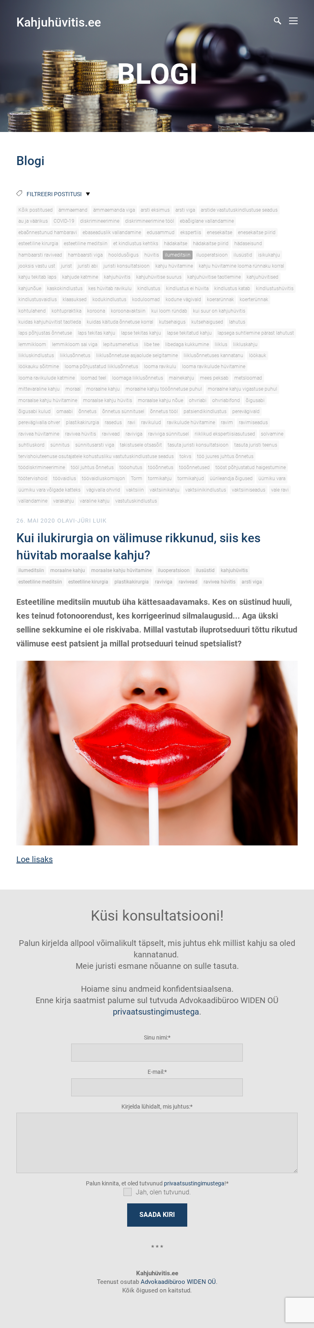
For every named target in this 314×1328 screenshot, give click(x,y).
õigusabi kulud (34, 411)
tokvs (185, 456)
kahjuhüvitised (262, 277)
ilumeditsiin (178, 255)
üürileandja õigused (231, 478)
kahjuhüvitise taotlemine (214, 277)
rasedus (113, 422)
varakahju (63, 501)
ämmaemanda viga (114, 210)
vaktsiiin (135, 490)
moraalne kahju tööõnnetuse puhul (164, 389)
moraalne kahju (103, 389)
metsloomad (248, 378)
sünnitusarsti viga (94, 445)
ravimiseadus (253, 422)
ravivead (111, 434)
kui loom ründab (169, 311)
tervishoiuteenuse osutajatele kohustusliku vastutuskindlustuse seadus (96, 456)
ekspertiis (190, 232)
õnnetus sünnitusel (123, 411)
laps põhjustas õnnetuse (45, 333)
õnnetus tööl (164, 411)
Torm (136, 478)
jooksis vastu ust (36, 266)
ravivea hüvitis (80, 434)
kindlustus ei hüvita (187, 288)
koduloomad (146, 299)
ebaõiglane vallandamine (207, 221)
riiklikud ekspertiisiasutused (225, 434)
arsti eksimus (155, 210)
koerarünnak (220, 299)
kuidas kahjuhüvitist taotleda (49, 322)
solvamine (272, 434)
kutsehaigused (207, 322)
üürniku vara (271, 478)
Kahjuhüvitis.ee (58, 22)
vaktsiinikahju (164, 490)
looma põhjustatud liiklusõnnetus (101, 366)
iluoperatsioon (212, 255)
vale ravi (280, 490)
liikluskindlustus (36, 355)
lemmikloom (32, 344)
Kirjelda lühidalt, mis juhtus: (155, 1106)
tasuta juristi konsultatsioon (198, 445)
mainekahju (181, 378)
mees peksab (214, 378)
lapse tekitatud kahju (189, 333)
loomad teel (93, 378)
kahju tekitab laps (37, 277)
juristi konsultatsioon (126, 266)
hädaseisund (248, 243)
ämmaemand (72, 210)
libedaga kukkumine (187, 344)
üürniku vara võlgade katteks (49, 490)
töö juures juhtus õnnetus (225, 456)
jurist (66, 266)
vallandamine (32, 501)
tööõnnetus (160, 467)
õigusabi (255, 400)
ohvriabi (197, 400)
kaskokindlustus (65, 288)
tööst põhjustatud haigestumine (250, 467)
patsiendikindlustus (205, 411)
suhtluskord (31, 445)
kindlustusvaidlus (37, 299)
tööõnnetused (194, 467)
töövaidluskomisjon (103, 478)
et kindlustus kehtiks (135, 243)
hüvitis (151, 255)
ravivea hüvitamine (38, 434)
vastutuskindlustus (136, 501)
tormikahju (160, 478)
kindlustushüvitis (275, 288)
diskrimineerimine (99, 221)
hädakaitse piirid (211, 243)
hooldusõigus (123, 255)
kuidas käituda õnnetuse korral (120, 322)
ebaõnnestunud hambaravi (47, 232)
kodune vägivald (183, 299)
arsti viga (185, 210)
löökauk (257, 355)
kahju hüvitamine (174, 266)
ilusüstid (242, 255)
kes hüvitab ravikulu (110, 288)
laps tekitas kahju (96, 333)
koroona (96, 311)
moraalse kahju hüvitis (107, 400)
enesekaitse (219, 232)
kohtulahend (32, 311)
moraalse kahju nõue (160, 400)
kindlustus (148, 288)
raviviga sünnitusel (168, 434)
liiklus (221, 344)
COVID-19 (64, 221)
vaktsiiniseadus (248, 490)
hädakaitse (175, 243)
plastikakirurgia (82, 422)
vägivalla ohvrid (103, 490)
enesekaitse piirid (257, 232)
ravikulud (151, 422)
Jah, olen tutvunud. (163, 1192)
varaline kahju (95, 501)
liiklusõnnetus (75, 355)
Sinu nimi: (156, 1037)
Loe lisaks (34, 859)
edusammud (161, 232)
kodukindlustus (109, 299)
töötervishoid (32, 478)
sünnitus (60, 445)
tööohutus (130, 467)
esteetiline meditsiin (86, 243)
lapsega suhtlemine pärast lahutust (256, 333)
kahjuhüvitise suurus (159, 277)
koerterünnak (254, 299)
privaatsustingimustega (156, 1012)
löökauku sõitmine (38, 366)
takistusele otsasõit (141, 445)
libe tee (151, 344)
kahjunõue (29, 288)
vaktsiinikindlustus (205, 490)
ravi (131, 422)
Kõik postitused (35, 210)
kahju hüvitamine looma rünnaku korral (241, 266)
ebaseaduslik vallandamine (112, 232)
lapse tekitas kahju (141, 333)
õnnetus (87, 411)
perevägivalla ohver (39, 422)
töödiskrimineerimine (41, 467)
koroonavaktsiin (128, 311)
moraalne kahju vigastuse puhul (242, 389)
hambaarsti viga (85, 255)
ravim (227, 422)
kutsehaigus (172, 322)
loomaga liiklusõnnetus (137, 378)
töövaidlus (64, 478)
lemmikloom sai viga (74, 344)
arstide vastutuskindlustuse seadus (239, 210)
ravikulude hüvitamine (191, 422)
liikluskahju (245, 344)
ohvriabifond (226, 400)
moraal (73, 389)
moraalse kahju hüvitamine (47, 400)
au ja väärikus (33, 221)
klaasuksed (75, 299)
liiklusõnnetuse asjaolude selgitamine (137, 355)
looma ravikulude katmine (46, 378)
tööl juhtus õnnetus (92, 467)
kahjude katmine (80, 277)
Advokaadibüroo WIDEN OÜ (177, 1282)
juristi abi (88, 266)
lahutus (237, 322)
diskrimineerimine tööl (149, 221)
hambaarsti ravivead (40, 255)
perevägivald (246, 411)
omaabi (64, 411)
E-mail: (156, 1072)
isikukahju (269, 255)
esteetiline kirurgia (38, 243)
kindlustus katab (232, 288)
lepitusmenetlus (120, 344)
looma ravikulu (160, 366)
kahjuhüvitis (117, 277)
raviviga (134, 434)
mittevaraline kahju (39, 389)
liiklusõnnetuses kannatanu (213, 355)
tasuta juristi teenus (255, 445)
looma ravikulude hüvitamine (213, 366)
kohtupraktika (66, 311)
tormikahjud (190, 478)
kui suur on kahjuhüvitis (219, 311)
